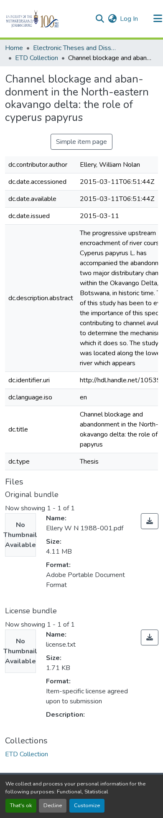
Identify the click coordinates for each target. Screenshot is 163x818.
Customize (87, 805)
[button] (46, 18)
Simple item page (81, 141)
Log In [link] (129, 18)
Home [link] (14, 48)
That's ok (21, 805)
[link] (149, 521)
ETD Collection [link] (36, 58)
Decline (52, 805)
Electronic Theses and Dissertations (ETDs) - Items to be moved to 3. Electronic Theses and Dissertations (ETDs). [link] (75, 48)
